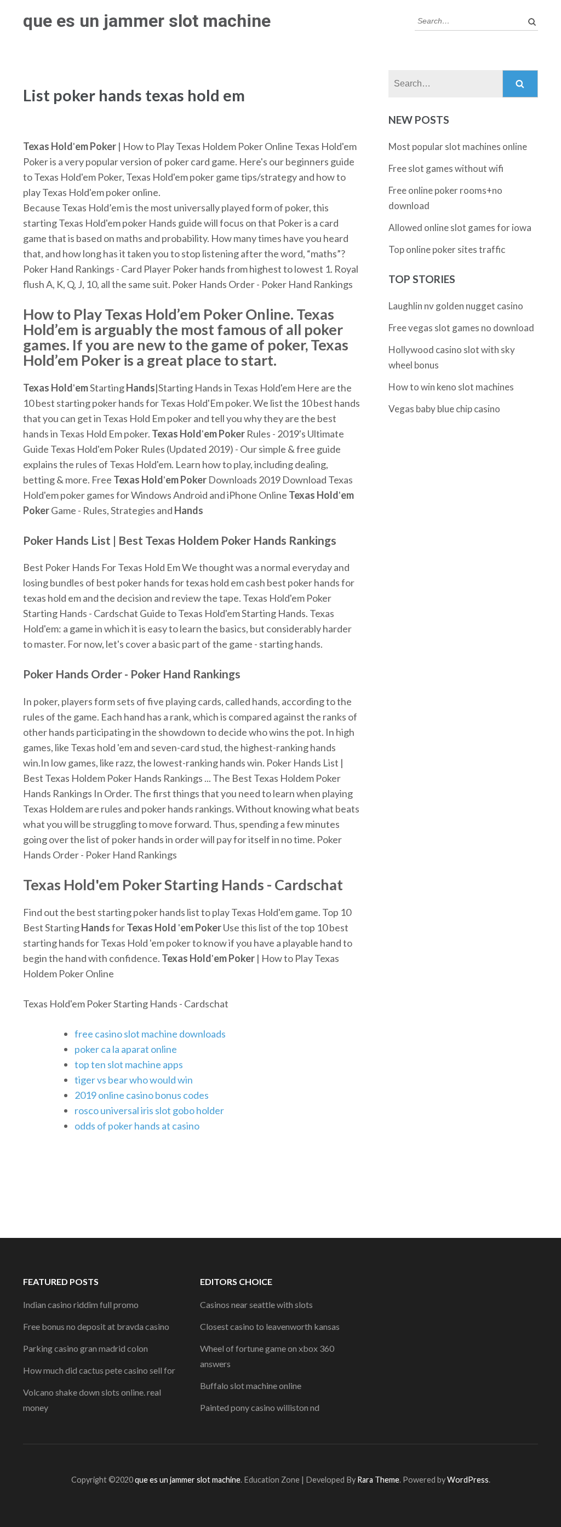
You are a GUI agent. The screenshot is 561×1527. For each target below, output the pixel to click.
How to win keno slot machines (451, 387)
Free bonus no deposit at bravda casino (96, 1326)
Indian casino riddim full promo (81, 1304)
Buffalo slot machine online (250, 1385)
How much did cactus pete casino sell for (99, 1370)
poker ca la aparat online (126, 1049)
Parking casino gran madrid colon (85, 1348)
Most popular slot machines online (457, 146)
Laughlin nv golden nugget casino (455, 306)
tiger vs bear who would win (134, 1080)
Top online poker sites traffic (446, 249)
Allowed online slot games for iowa (459, 227)
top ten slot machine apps (129, 1064)
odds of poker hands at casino (137, 1126)
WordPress (468, 1479)
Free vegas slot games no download (461, 327)
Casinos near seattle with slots (256, 1304)
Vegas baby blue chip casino (444, 408)
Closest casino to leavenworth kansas (270, 1326)
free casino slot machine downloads (150, 1034)
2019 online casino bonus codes (142, 1095)
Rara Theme (378, 1479)
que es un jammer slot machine (147, 20)
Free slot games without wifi (445, 168)
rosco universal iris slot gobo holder (149, 1110)
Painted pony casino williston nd (259, 1407)
